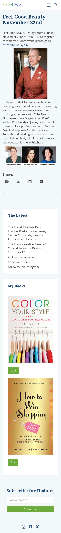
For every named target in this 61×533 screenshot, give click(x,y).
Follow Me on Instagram (23, 267)
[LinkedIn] (30, 182)
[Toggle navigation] (49, 5)
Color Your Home (19, 262)
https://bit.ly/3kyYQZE (16, 45)
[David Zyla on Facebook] (30, 527)
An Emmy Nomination (22, 257)
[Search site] (55, 5)
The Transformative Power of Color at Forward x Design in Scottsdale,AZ (27, 248)
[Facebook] (7, 182)
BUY (13, 371)
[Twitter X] (18, 182)
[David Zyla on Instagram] (23, 527)
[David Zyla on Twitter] (37, 527)
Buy (13, 462)
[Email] (41, 182)
